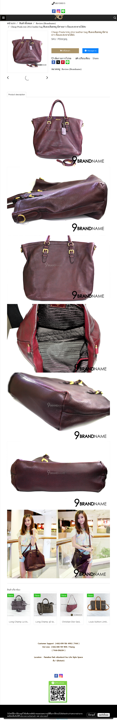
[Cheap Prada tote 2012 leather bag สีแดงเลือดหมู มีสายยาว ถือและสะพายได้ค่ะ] (27, 52)
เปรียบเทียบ (84, 58)
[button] (114, 18)
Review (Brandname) (71, 69)
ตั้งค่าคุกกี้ (91, 715)
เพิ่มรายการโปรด (62, 58)
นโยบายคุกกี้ (44, 716)
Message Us (91, 51)
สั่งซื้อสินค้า (66, 51)
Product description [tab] (16, 94)
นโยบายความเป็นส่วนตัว (28, 716)
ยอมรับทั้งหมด (103, 715)
